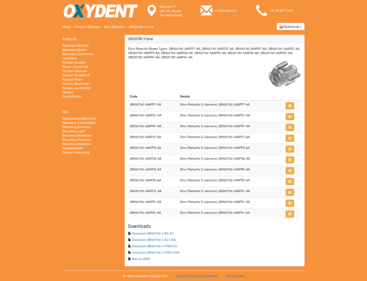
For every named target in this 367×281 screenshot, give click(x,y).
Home (66, 27)
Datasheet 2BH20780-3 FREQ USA (155, 252)
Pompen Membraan (75, 83)
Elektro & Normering (76, 152)
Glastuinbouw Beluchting (79, 118)
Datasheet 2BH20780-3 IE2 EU (153, 233)
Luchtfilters (69, 58)
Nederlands (291, 26)
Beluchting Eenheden (76, 127)
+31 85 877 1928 (281, 10)
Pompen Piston (72, 79)
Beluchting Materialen (77, 144)
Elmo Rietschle (114, 27)
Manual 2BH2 (141, 259)
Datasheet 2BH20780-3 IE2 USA (154, 240)
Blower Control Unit (75, 66)
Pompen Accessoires (76, 88)
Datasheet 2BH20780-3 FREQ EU (155, 246)
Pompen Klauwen (74, 62)
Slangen (67, 92)
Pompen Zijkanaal (87, 27)
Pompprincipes (72, 148)
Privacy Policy (235, 276)
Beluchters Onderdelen (77, 54)
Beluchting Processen (77, 139)
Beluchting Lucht (73, 131)
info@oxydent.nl (225, 10)
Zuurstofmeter (72, 96)
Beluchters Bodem (74, 50)
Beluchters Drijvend (75, 45)
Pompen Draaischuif (76, 75)
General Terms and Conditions (197, 276)
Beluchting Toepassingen (79, 122)
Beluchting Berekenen (77, 135)
